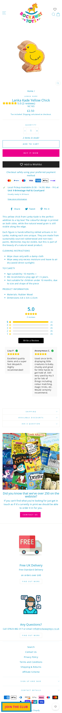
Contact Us (31, 651)
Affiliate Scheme (31, 671)
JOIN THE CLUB (16, 707)
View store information (17, 199)
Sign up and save (31, 681)
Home (30, 91)
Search (31, 647)
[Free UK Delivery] (31, 545)
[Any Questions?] (31, 605)
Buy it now (31, 153)
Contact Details (31, 690)
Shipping (27, 114)
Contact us (30, 515)
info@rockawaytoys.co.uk (46, 628)
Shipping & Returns (31, 666)
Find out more (31, 581)
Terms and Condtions (31, 662)
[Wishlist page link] (54, 9)
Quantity (31, 125)
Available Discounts (31, 418)
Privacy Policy (31, 657)
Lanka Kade (31, 96)
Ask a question (31, 424)
